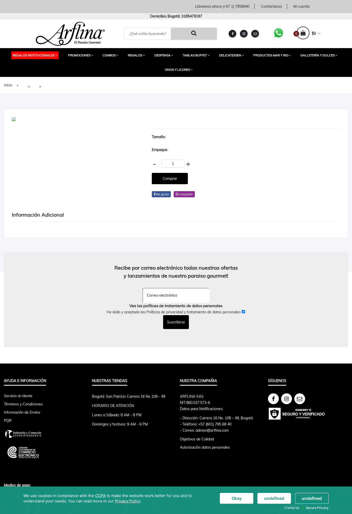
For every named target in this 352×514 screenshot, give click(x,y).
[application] (176, 500)
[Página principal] (70, 33)
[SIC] (44, 434)
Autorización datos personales (205, 447)
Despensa (162, 55)
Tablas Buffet (195, 55)
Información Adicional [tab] (38, 214)
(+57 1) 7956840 (236, 6)
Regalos (135, 55)
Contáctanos (271, 6)
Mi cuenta (301, 6)
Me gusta (162, 194)
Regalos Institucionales (34, 55)
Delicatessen (230, 55)
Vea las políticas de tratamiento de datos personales (175, 305)
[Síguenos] (273, 398)
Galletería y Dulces (317, 55)
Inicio (8, 85)
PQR (8, 420)
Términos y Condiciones (23, 404)
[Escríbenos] (299, 398)
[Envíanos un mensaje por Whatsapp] (278, 32)
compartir (185, 194)
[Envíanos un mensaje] (255, 34)
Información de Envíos (22, 412)
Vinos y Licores (177, 70)
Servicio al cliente (18, 396)
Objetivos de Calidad (197, 439)
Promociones (79, 55)
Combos (109, 55)
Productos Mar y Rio (270, 55)
